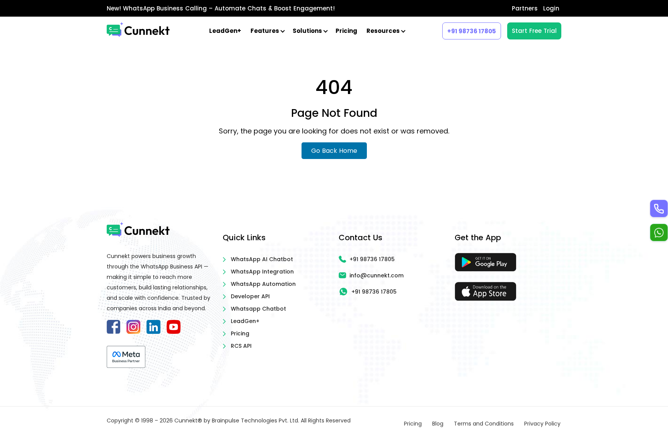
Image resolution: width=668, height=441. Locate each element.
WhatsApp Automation (263, 284)
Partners (525, 8)
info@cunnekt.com (376, 275)
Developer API (250, 296)
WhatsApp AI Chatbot (262, 259)
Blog (437, 423)
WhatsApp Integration (262, 271)
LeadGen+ (225, 31)
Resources (383, 31)
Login (551, 8)
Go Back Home (334, 150)
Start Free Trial (534, 31)
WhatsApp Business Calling (165, 8)
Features (265, 31)
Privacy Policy (542, 423)
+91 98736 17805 (471, 31)
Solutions (308, 31)
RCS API (241, 346)
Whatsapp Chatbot (258, 309)
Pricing (346, 31)
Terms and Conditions (484, 423)
